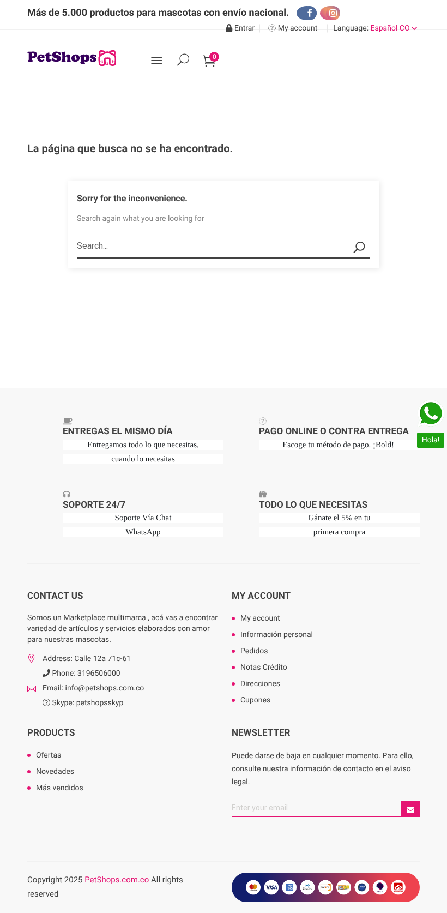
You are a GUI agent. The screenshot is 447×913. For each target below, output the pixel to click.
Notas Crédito (263, 667)
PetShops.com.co (116, 880)
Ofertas (48, 755)
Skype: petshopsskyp (86, 703)
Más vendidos (59, 788)
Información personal (276, 634)
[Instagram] (330, 13)
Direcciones (260, 684)
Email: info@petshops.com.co (93, 688)
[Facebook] (307, 13)
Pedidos (254, 651)
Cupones (255, 700)
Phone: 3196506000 (85, 673)
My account (261, 596)
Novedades (55, 771)
